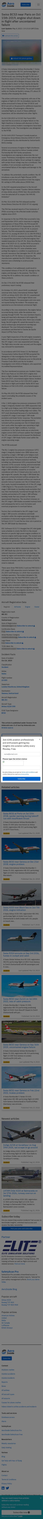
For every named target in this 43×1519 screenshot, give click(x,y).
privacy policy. (24, 774)
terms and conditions (28, 772)
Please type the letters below (15, 759)
